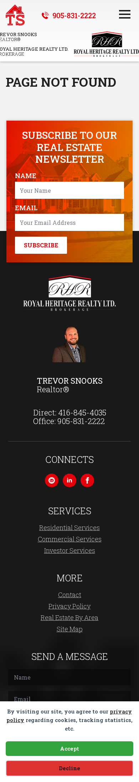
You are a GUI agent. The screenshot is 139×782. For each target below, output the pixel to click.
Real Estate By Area (69, 617)
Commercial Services (70, 539)
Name (28, 175)
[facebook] (87, 480)
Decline (69, 768)
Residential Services (69, 527)
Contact (69, 594)
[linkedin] (69, 480)
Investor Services (69, 550)
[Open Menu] (124, 14)
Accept (69, 748)
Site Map (70, 629)
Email (28, 208)
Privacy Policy (69, 606)
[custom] (51, 480)
